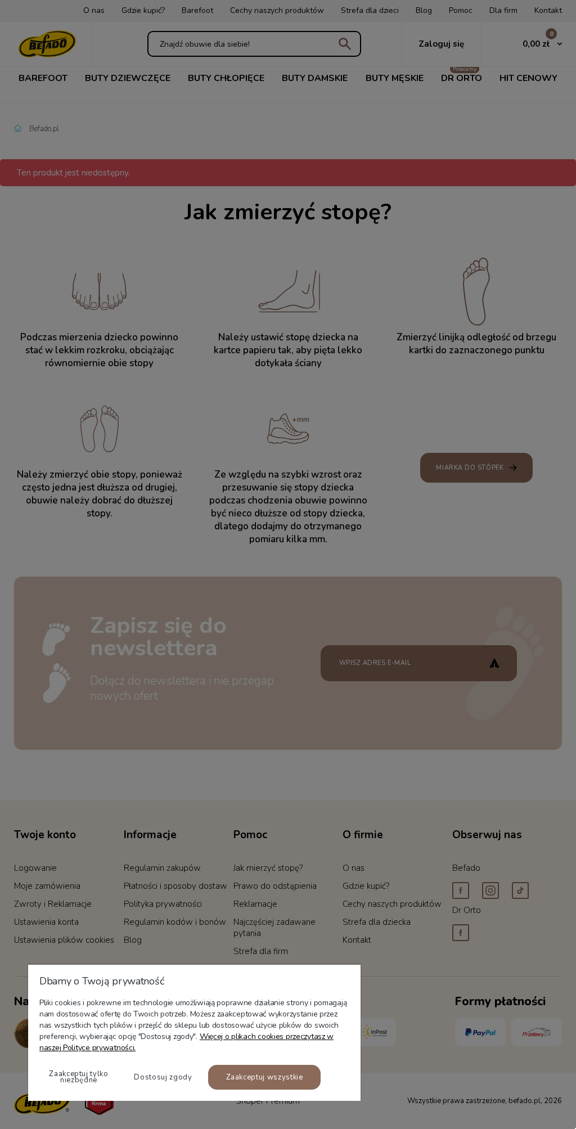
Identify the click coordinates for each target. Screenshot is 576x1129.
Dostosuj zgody (163, 1077)
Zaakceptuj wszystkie (264, 1077)
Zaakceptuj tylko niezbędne (78, 1077)
